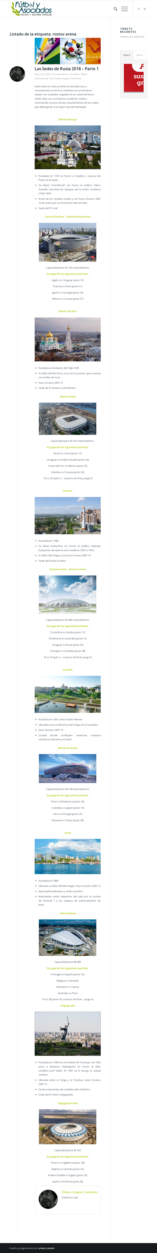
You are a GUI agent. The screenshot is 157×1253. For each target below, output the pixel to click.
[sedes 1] (68, 51)
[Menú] (122, 8)
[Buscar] (113, 8)
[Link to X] (144, 9)
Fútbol (76, 74)
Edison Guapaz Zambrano (68, 78)
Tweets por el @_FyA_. (133, 36)
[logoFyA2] (32, 8)
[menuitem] (113, 8)
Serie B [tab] (139, 55)
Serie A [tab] (126, 55)
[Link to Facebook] (139, 9)
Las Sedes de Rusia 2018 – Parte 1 (67, 68)
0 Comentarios (60, 74)
